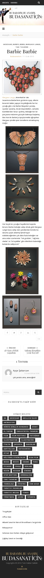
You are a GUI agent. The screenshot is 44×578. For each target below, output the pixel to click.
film (6, 436)
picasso (7, 466)
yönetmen (9, 497)
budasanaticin (15, 56)
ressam (16, 471)
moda (6, 462)
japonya (18, 444)
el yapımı (8, 431)
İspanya (31, 497)
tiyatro (22, 484)
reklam (28, 466)
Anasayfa (5, 3)
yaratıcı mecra (11, 493)
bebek (22, 44)
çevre (20, 497)
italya (7, 444)
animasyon (9, 422)
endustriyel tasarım (27, 431)
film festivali (19, 436)
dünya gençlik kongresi (16, 427)
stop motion (10, 475)
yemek (26, 493)
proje (18, 466)
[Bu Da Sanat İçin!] (22, 556)
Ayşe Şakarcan (21, 370)
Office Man (6, 517)
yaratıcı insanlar (13, 488)
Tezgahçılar (7, 511)
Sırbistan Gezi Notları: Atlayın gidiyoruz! (18, 533)
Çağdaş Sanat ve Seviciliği (12, 538)
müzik (16, 462)
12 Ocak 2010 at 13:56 (31, 373)
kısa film (33, 458)
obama (26, 462)
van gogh (34, 484)
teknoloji (9, 484)
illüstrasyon (10, 440)
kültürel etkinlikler (14, 458)
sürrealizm (26, 475)
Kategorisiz (25, 449)
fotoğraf (35, 436)
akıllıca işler (30, 418)
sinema (27, 471)
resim (6, 471)
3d (5, 418)
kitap (6, 453)
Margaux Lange (33, 44)
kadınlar (30, 444)
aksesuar (7, 44)
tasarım (25, 480)
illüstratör (27, 440)
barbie (16, 44)
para (35, 462)
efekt (35, 427)
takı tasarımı (22, 47)
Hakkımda (14, 3)
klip (15, 453)
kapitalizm (9, 449)
